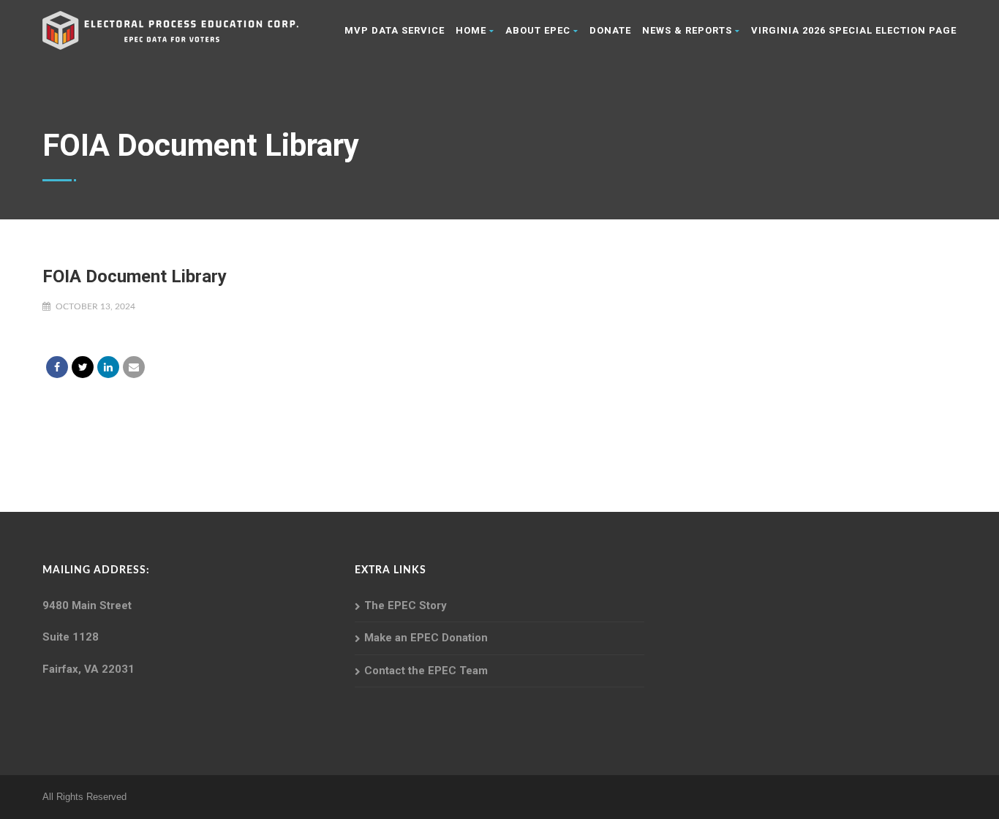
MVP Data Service (394, 30)
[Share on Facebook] (57, 367)
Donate (610, 30)
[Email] (134, 367)
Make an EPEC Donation (426, 637)
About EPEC (537, 30)
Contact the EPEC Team (426, 670)
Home (471, 30)
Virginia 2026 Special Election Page (854, 30)
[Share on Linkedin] (108, 367)
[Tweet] (83, 367)
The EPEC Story (405, 605)
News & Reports (687, 30)
